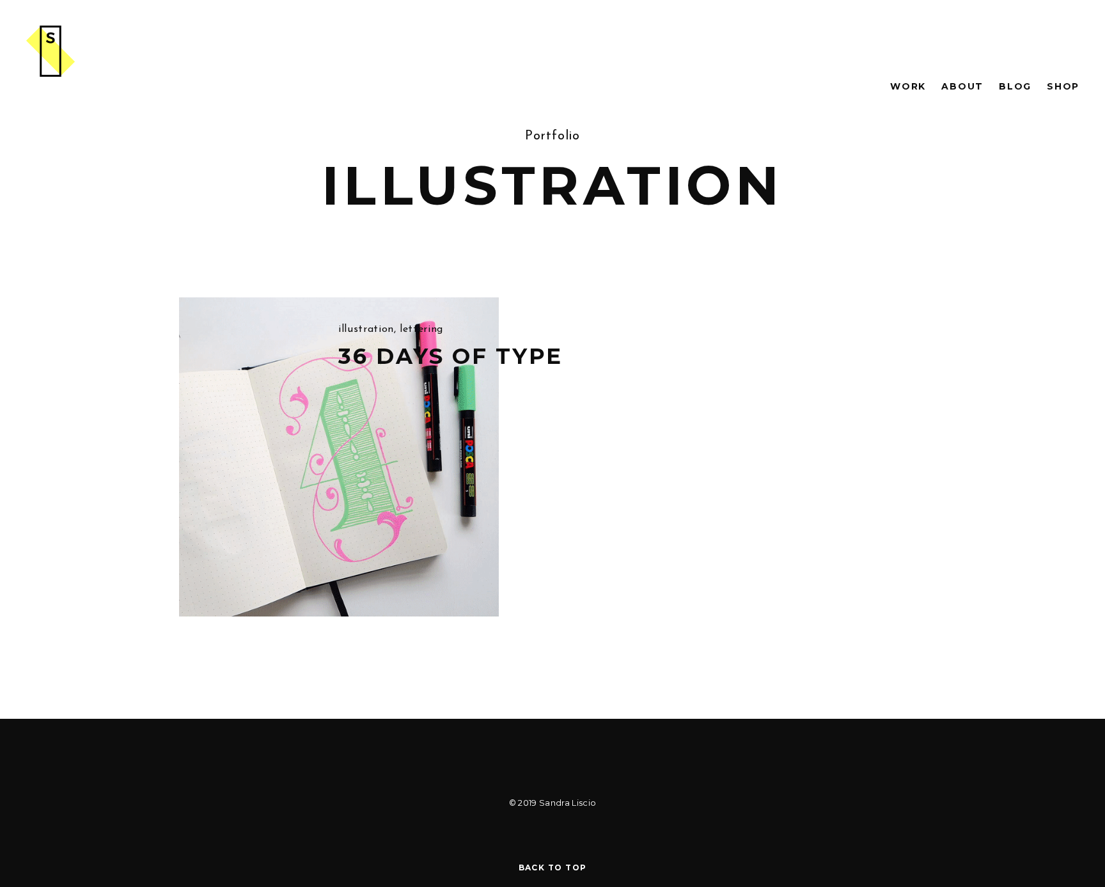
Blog (1015, 86)
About (962, 86)
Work (908, 86)
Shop (1063, 86)
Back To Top (553, 867)
